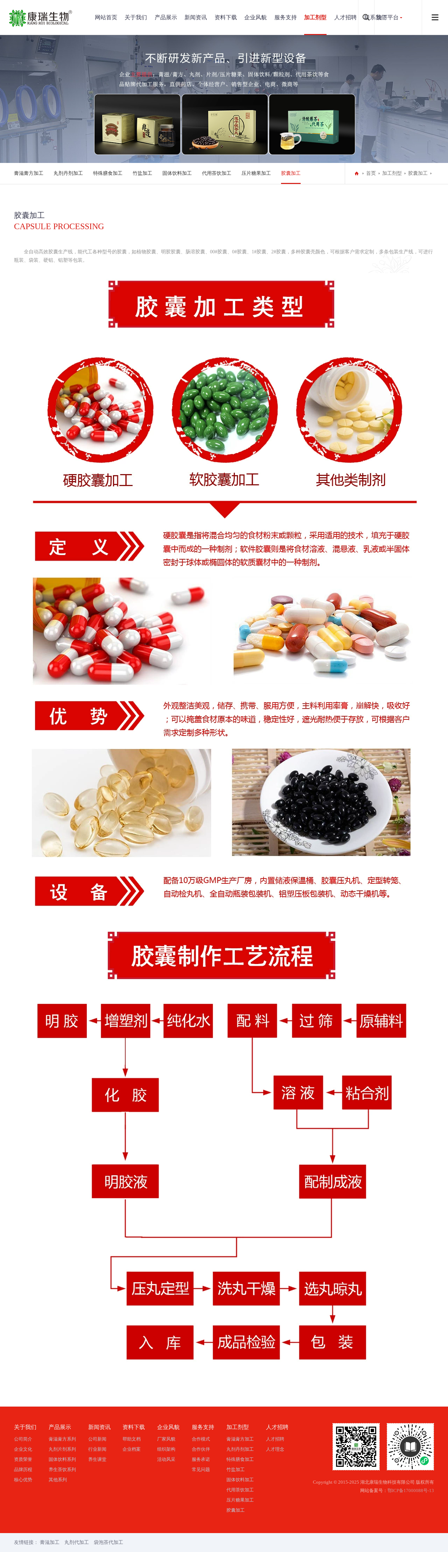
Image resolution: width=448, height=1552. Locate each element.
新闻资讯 (195, 17)
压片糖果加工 (256, 173)
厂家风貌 (166, 1439)
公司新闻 (97, 1439)
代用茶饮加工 (216, 173)
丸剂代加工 (76, 1542)
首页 (371, 173)
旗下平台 (387, 17)
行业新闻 (97, 1449)
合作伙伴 (201, 1449)
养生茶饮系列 (62, 1469)
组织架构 (166, 1449)
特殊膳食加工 (107, 173)
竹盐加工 (142, 173)
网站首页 (106, 17)
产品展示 (166, 17)
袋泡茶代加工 (108, 1542)
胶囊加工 (291, 173)
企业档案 (131, 1449)
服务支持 (285, 17)
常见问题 (201, 1469)
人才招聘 (345, 17)
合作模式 (201, 1439)
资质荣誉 (23, 1459)
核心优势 (23, 1479)
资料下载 (226, 17)
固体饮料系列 (62, 1459)
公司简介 (23, 1439)
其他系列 (58, 1479)
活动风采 (166, 1459)
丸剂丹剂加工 (68, 173)
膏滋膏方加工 (28, 173)
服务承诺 (201, 1459)
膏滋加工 (49, 1542)
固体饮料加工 (177, 173)
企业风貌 (255, 17)
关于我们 (136, 17)
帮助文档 (131, 1439)
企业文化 (23, 1449)
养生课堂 (97, 1459)
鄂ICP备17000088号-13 (410, 1490)
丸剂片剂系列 (62, 1449)
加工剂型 (315, 17)
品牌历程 (23, 1469)
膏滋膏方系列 (62, 1439)
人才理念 (275, 1449)
